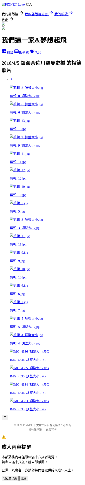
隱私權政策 (35, 429)
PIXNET (27, 425)
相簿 (10, 52)
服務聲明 (51, 429)
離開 (23, 478)
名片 (38, 52)
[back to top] (5, 417)
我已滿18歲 (10, 478)
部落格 (24, 52)
